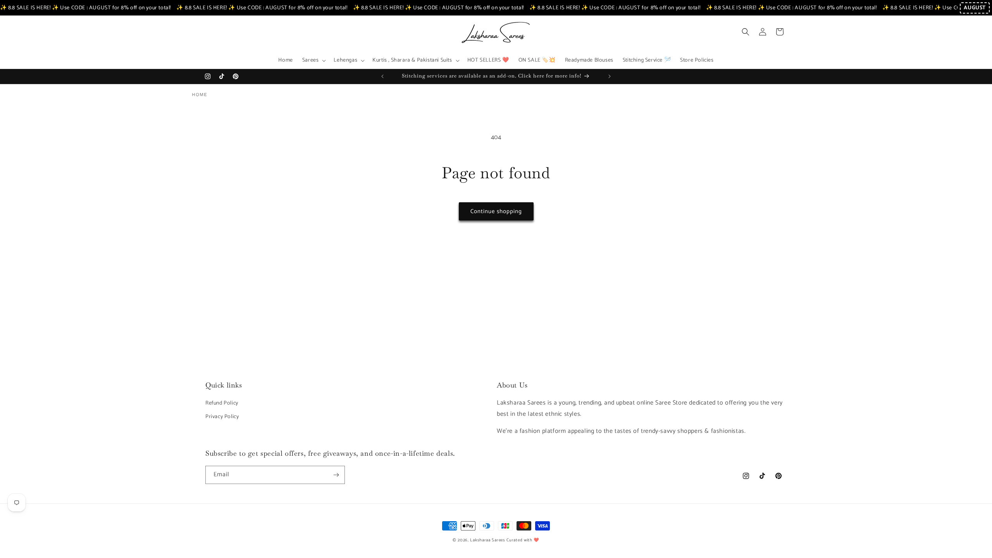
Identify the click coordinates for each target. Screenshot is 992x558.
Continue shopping (496, 211)
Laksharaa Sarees (487, 540)
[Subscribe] (335, 475)
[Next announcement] (609, 76)
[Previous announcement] (382, 76)
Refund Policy (221, 403)
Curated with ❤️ (522, 540)
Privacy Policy (222, 416)
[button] (313, 60)
